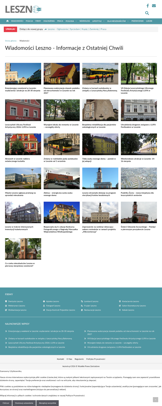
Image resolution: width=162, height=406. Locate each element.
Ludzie (149, 21)
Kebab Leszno (128, 310)
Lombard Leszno (91, 301)
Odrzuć (6, 403)
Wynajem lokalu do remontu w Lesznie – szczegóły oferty (112, 343)
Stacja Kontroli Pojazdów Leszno (60, 310)
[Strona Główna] (7, 21)
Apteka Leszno (52, 301)
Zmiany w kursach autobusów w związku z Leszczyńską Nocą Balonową (40, 339)
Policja (29, 21)
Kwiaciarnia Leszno (130, 301)
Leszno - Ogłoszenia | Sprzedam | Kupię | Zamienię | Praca (77, 29)
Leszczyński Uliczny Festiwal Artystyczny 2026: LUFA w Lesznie (36, 343)
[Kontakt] (154, 6)
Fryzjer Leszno (90, 306)
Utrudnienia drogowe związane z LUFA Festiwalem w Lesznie (114, 347)
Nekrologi (85, 21)
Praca (60, 21)
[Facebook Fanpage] (147, 6)
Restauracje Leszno (92, 310)
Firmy (38, 21)
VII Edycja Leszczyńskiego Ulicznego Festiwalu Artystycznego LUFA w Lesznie (137, 90)
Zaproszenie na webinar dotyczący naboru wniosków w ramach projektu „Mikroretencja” (99, 229)
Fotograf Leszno (53, 306)
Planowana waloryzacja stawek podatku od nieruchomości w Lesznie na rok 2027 (62, 90)
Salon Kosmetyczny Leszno (134, 306)
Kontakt (60, 359)
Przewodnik (137, 21)
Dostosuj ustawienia (24, 403)
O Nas (69, 359)
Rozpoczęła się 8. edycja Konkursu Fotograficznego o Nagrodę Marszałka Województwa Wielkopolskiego (61, 229)
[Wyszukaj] (147, 13)
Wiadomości (17, 21)
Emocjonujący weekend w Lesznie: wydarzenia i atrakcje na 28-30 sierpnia (41, 331)
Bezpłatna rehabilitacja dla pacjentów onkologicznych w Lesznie (36, 347)
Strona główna (10, 41)
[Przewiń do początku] (155, 399)
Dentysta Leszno (15, 301)
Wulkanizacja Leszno (17, 310)
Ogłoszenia (49, 21)
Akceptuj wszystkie (47, 403)
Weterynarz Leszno (16, 306)
